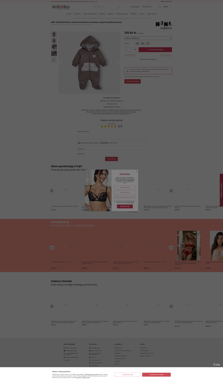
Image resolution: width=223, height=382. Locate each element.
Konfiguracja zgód (127, 374)
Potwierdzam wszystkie (156, 374)
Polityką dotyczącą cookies (92, 374)
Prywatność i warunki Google (82, 377)
